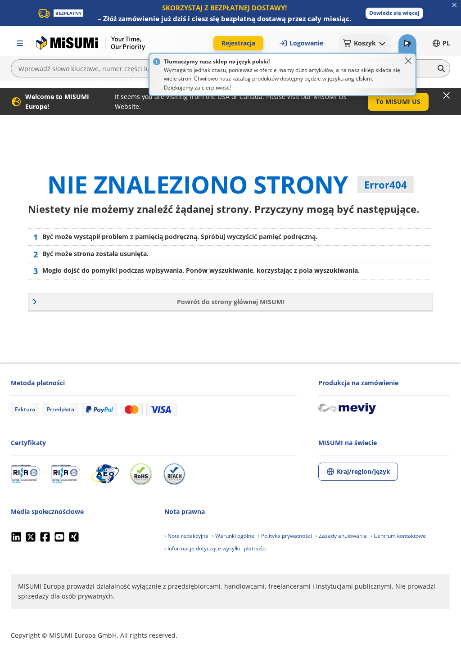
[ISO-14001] (65, 474)
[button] (394, 13)
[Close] (408, 61)
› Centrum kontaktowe (398, 536)
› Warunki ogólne (233, 536)
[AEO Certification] (105, 474)
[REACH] (174, 474)
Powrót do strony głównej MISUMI (231, 301)
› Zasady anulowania (341, 536)
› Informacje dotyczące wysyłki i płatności (215, 548)
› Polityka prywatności (285, 536)
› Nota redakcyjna (186, 536)
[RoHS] (141, 474)
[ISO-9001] (25, 474)
